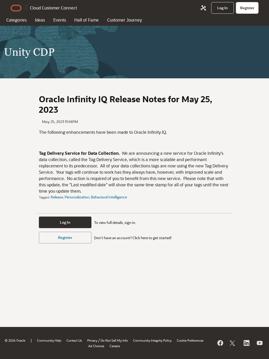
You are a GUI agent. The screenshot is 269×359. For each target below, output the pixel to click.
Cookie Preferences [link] (190, 340)
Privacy (92, 340)
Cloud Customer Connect (53, 8)
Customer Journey (124, 20)
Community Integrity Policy (152, 340)
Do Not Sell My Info (114, 340)
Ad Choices (96, 346)
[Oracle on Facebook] (219, 343)
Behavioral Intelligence (109, 196)
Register (65, 237)
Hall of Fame (86, 20)
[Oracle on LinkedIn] (246, 343)
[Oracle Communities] (203, 8)
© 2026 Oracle (15, 340)
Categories (16, 20)
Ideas (40, 20)
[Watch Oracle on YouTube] (259, 343)
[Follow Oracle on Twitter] (233, 343)
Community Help (49, 340)
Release (57, 196)
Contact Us (74, 340)
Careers (115, 346)
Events (59, 20)
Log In (65, 222)
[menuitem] (222, 8)
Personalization (77, 196)
